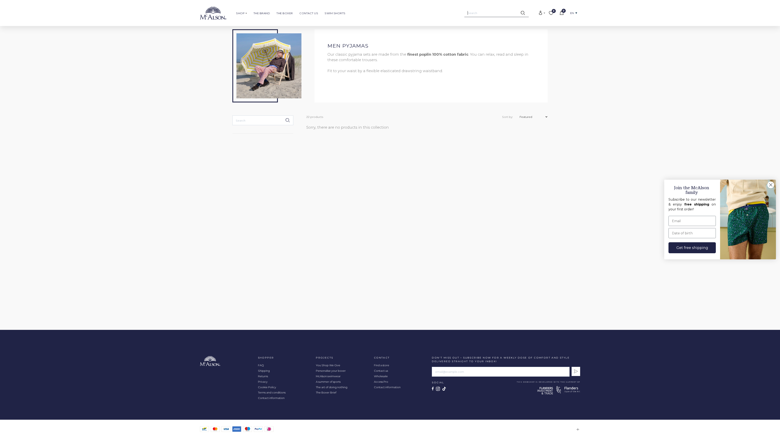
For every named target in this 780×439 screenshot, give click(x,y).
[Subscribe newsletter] (576, 371)
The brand (262, 13)
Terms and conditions (272, 392)
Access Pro (381, 381)
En (572, 13)
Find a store (381, 365)
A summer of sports (328, 381)
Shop (240, 13)
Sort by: (507, 116)
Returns (263, 376)
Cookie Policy (267, 387)
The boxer (284, 13)
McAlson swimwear (328, 376)
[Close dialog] (770, 184)
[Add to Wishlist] (412, 33)
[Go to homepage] (213, 13)
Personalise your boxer (331, 370)
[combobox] (496, 13)
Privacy (263, 381)
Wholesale (381, 376)
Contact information (271, 398)
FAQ (261, 365)
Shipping (264, 370)
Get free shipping (692, 248)
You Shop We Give (328, 365)
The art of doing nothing (331, 387)
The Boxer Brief (326, 392)
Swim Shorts (335, 13)
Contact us (308, 13)
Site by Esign (578, 429)
